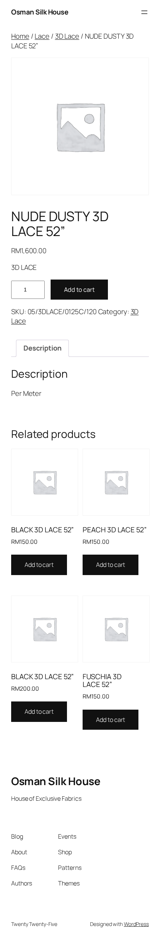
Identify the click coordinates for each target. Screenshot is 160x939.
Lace (42, 36)
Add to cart (79, 289)
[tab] (42, 348)
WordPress (136, 923)
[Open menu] (144, 12)
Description (42, 348)
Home (20, 36)
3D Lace (67, 36)
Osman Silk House (39, 12)
